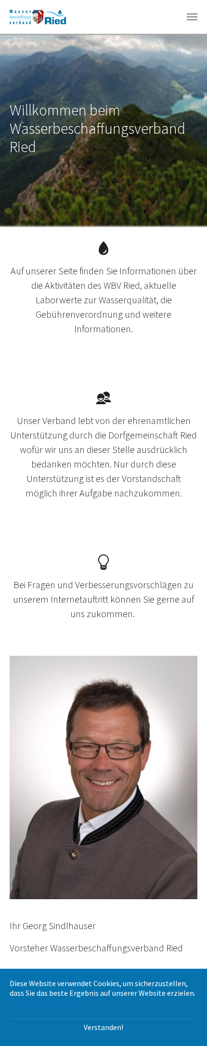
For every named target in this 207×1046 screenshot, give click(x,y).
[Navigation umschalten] (192, 17)
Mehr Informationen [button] (44, 1004)
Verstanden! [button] (103, 1027)
